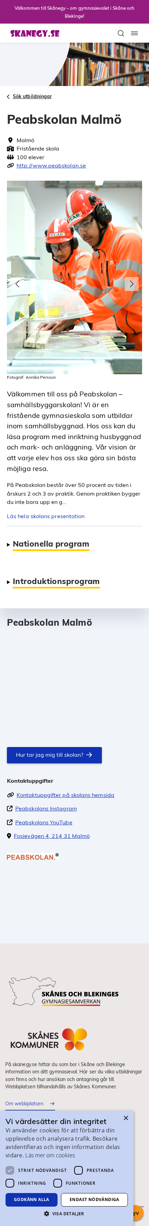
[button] (17, 284)
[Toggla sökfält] (121, 33)
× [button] (125, 1118)
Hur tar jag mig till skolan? (49, 754)
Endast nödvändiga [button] (94, 1199)
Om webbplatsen (24, 1103)
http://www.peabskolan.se (51, 165)
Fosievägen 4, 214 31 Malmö (52, 835)
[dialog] (66, 1168)
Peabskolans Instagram (46, 808)
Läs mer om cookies (49, 1155)
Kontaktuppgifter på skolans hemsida (65, 794)
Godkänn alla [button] (31, 1199)
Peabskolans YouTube (43, 822)
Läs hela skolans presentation (46, 516)
